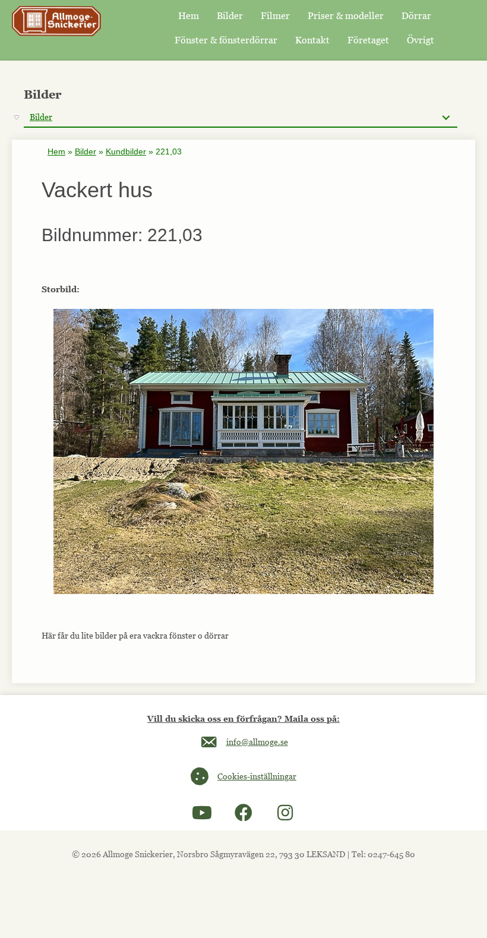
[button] (202, 812)
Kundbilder (126, 151)
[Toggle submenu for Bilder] (446, 117)
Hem (56, 151)
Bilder (85, 151)
